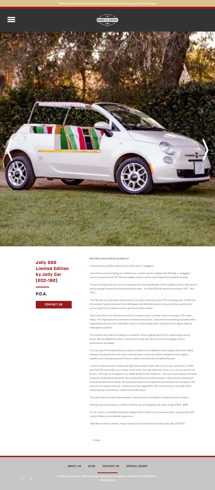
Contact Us (111, 466)
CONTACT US (53, 304)
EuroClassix (73, 476)
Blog (91, 466)
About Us (74, 466)
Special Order (136, 466)
